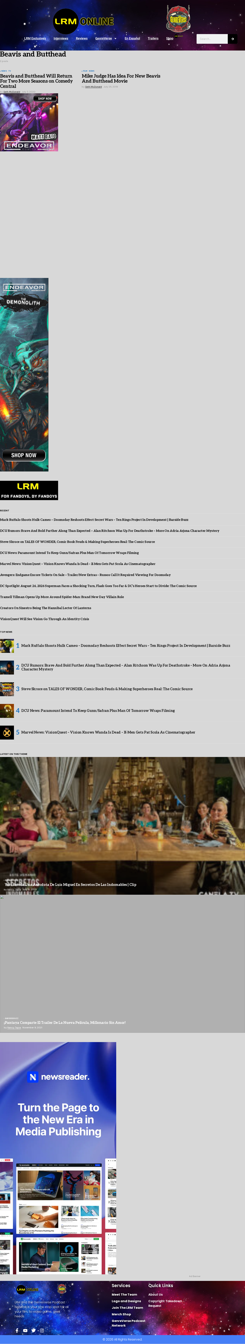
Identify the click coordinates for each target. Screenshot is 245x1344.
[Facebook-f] (17, 1330)
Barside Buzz (11, 880)
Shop (169, 38)
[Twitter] (33, 1330)
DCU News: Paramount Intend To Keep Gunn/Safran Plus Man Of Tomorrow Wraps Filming (69, 553)
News (4, 71)
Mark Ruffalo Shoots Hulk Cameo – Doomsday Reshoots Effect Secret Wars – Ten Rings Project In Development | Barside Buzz (94, 520)
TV (9, 71)
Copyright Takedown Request (165, 1303)
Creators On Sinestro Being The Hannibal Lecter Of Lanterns (45, 608)
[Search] (232, 39)
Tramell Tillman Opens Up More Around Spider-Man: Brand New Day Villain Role (62, 597)
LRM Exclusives (35, 38)
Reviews (82, 38)
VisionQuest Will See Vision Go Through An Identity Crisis (44, 619)
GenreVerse (103, 38)
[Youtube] (25, 1330)
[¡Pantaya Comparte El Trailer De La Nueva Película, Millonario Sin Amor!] (122, 964)
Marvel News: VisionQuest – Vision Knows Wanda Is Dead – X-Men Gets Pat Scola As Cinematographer (77, 564)
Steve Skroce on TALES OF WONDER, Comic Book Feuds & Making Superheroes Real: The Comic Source (77, 542)
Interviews (61, 38)
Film (85, 71)
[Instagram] (42, 1330)
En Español (132, 38)
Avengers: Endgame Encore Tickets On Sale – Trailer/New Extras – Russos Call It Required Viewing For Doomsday (85, 575)
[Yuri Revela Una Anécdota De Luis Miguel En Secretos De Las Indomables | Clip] (122, 826)
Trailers (153, 38)
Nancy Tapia (14, 889)
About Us (155, 1294)
